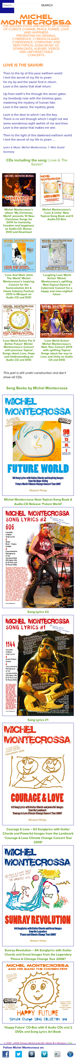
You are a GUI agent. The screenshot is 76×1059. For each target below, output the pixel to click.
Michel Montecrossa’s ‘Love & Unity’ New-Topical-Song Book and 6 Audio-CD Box (56, 214)
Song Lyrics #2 (38, 612)
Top (68, 1044)
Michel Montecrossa (36, 18)
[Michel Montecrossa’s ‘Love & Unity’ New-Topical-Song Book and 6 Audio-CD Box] (57, 206)
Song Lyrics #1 (38, 720)
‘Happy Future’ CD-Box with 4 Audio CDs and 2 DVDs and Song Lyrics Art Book (38, 1029)
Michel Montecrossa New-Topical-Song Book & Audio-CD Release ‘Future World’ (38, 502)
